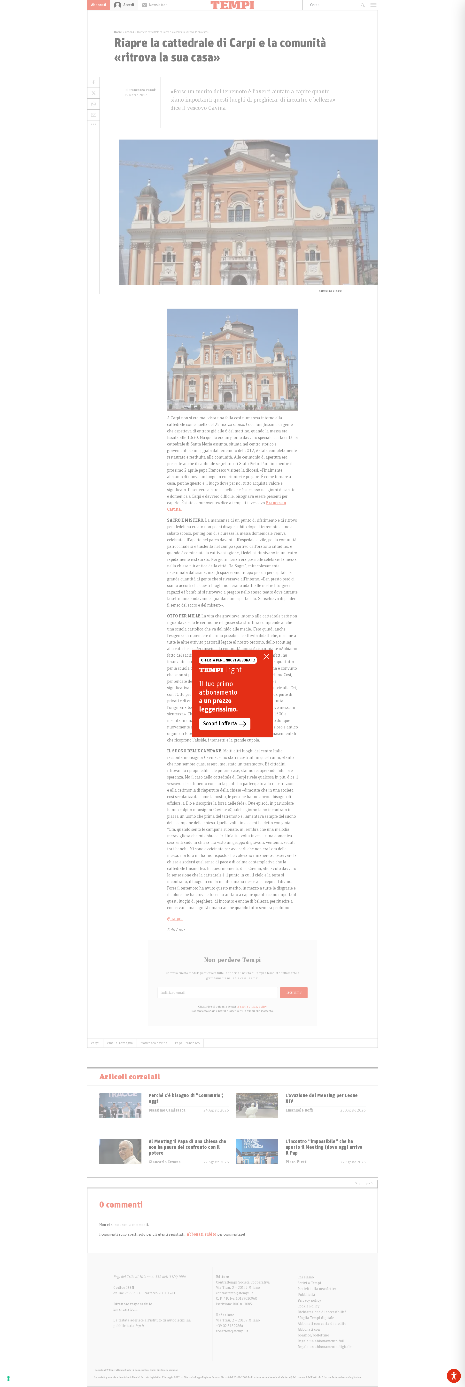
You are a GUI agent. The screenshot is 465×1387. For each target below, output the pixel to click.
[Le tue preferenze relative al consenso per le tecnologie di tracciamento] (8, 1378)
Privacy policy (309, 1300)
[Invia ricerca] (362, 5)
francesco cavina (153, 1043)
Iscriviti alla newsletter (317, 1289)
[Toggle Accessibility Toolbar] (453, 1375)
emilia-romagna (120, 1043)
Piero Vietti (297, 1162)
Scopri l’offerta (220, 724)
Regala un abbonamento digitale (324, 1347)
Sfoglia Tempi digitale (316, 1318)
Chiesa (129, 31)
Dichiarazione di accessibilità (322, 1312)
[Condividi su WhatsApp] (93, 104)
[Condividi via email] (93, 115)
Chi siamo (306, 1277)
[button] (93, 124)
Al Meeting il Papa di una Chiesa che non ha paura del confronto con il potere (187, 1147)
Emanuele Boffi (299, 1110)
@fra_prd (175, 919)
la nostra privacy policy (251, 1006)
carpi (95, 1043)
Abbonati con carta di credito (322, 1324)
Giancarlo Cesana (165, 1162)
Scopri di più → (364, 1183)
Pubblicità (306, 1295)
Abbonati (98, 5)
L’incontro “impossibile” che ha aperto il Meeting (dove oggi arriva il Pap (324, 1147)
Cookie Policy (308, 1306)
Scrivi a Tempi (309, 1283)
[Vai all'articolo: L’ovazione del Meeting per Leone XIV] (257, 1108)
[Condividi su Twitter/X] (93, 93)
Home (118, 31)
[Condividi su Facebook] (93, 82)
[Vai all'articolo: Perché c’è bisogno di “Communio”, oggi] (120, 1108)
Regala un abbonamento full (321, 1341)
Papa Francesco (187, 1043)
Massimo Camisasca (167, 1110)
